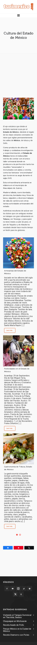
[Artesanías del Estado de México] (18, 252)
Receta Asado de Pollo (13, 625)
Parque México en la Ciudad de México (17, 630)
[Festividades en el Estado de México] (18, 350)
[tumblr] (21, 594)
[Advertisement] (18, 73)
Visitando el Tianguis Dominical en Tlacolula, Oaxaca (17, 616)
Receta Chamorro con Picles (16, 635)
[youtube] (12, 588)
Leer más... (9, 330)
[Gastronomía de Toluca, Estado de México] (18, 448)
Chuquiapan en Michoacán (15, 621)
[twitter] (15, 594)
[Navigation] (18, 15)
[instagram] (18, 588)
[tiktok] (24, 588)
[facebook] (7, 588)
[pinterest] (29, 588)
